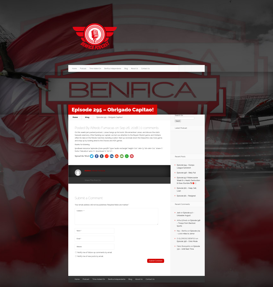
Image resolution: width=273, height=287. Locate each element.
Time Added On (95, 68)
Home (74, 68)
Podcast (83, 68)
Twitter (112, 180)
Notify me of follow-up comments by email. (94, 252)
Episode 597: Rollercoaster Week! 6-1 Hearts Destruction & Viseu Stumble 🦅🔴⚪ (188, 180)
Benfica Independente (112, 68)
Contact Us (145, 68)
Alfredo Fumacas (102, 128)
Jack (178, 213)
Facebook (108, 180)
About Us (134, 68)
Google (104, 180)
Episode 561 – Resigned (186, 196)
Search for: (179, 115)
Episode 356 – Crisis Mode (187, 241)
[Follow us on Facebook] (188, 68)
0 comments (149, 128)
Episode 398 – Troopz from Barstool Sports (188, 223)
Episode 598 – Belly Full (186, 173)
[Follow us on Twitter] (182, 68)
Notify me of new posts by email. (90, 256)
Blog (126, 68)
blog (87, 117)
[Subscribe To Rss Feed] (195, 68)
